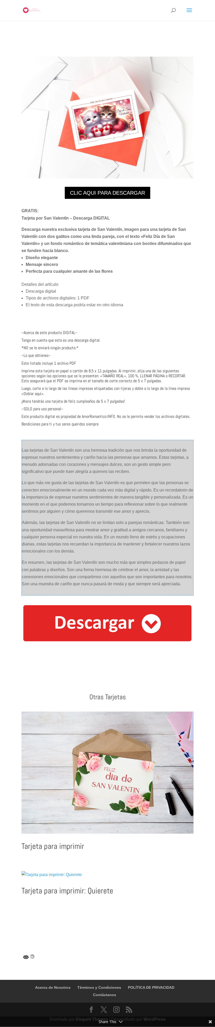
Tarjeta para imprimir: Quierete (67, 891)
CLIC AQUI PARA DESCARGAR (107, 193)
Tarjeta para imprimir (53, 846)
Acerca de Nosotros (53, 987)
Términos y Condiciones (99, 987)
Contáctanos (104, 995)
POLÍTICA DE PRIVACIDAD (151, 987)
